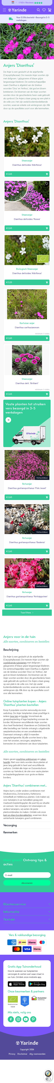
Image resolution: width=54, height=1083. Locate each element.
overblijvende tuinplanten (15, 663)
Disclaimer (22, 1054)
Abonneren (27, 882)
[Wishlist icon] (46, 129)
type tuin (14, 716)
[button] (4, 10)
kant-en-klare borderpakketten (17, 815)
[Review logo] (25, 1002)
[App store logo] (17, 984)
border (24, 716)
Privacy (12, 1054)
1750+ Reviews (26, 3)
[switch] (48, 1079)
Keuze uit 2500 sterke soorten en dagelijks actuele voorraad (31, 18)
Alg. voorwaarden (37, 1054)
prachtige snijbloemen (26, 759)
